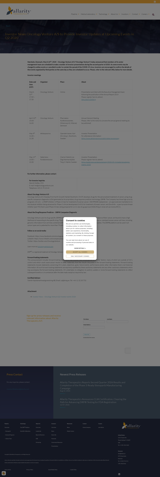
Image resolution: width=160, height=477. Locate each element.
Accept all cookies (80, 252)
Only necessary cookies (80, 256)
